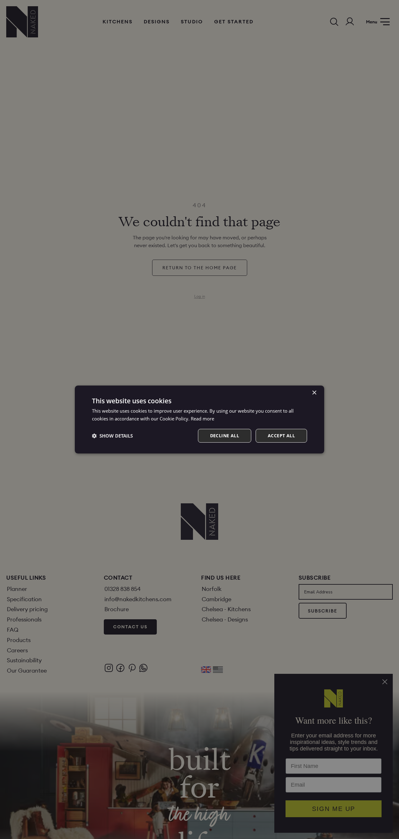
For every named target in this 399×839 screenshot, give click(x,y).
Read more (202, 418)
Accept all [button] (281, 436)
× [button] (314, 393)
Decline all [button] (224, 436)
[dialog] (199, 419)
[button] (112, 435)
